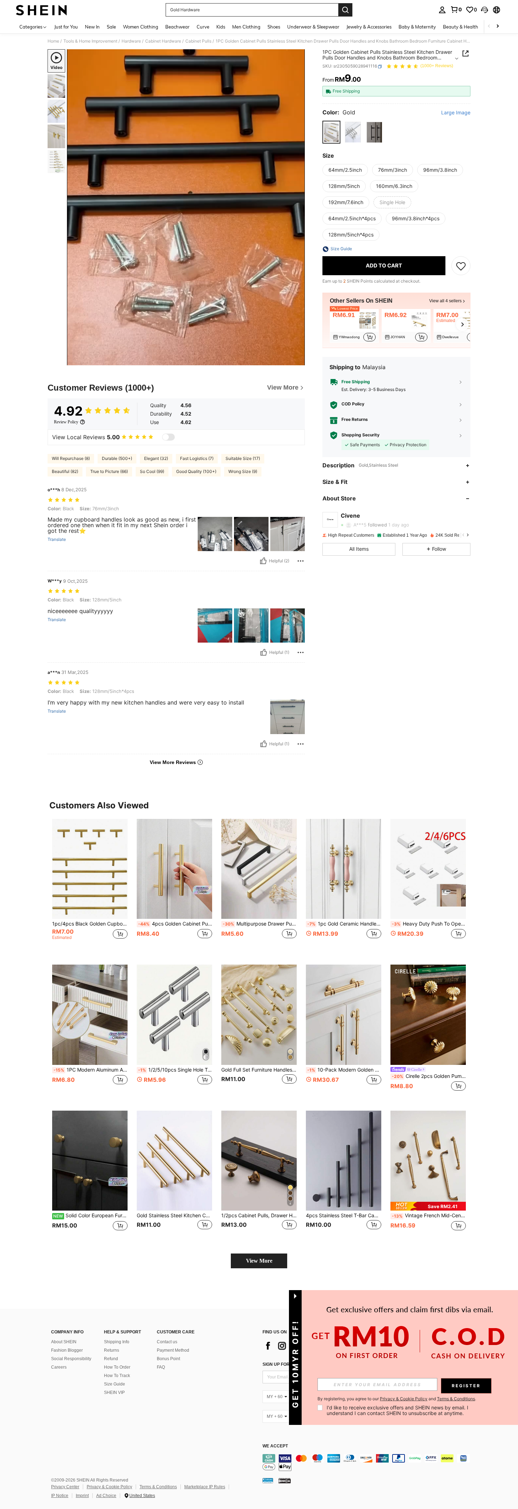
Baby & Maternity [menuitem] (417, 27)
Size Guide (114, 1384)
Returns (111, 1350)
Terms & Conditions (158, 1486)
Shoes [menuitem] (273, 27)
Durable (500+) (117, 458)
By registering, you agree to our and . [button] (396, 1398)
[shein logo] (41, 10)
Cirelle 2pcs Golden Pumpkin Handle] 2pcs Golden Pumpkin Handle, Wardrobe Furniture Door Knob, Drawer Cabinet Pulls (429, 1076)
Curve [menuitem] (203, 27)
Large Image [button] (455, 113)
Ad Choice (106, 1495)
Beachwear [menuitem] (177, 27)
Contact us (167, 1341)
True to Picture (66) (109, 471)
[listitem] (354, 326)
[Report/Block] (300, 561)
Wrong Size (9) (242, 471)
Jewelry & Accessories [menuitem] (368, 27)
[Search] (345, 10)
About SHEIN (63, 1341)
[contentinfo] (368, 1462)
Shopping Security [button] (360, 435)
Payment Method (173, 1350)
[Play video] (186, 207)
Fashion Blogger (67, 1350)
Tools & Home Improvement (90, 41)
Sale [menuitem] (111, 27)
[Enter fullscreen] (297, 359)
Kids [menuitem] (220, 27)
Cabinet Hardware (163, 41)
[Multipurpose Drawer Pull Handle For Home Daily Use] (259, 869)
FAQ (161, 1367)
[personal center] (442, 10)
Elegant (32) (156, 458)
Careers (59, 1367)
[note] (428, 1206)
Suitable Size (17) (243, 458)
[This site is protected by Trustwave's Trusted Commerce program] (268, 1480)
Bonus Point (168, 1358)
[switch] (168, 437)
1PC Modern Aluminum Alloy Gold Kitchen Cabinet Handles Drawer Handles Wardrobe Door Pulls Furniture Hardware (91, 1070)
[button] (484, 10)
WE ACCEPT (275, 1446)
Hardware (131, 41)
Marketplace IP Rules (204, 1486)
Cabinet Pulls (198, 41)
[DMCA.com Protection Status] (284, 1480)
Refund (111, 1358)
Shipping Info (116, 1341)
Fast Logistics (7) (197, 458)
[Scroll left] (489, 26)
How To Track (117, 1375)
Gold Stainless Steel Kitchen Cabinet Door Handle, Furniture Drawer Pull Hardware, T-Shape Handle (174, 1215)
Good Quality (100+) (196, 471)
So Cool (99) (152, 471)
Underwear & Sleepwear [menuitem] (313, 27)
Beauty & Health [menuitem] (460, 27)
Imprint (82, 1495)
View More (259, 1261)
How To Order (117, 1367)
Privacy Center (65, 1486)
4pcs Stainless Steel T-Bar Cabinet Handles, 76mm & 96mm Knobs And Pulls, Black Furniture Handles (343, 1215)
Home (53, 41)
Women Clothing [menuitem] (140, 27)
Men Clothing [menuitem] (246, 27)
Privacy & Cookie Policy (109, 1486)
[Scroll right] (497, 26)
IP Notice (59, 1495)
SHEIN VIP (114, 1392)
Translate (57, 539)
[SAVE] (460, 266)
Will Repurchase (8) (71, 458)
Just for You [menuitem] (66, 27)
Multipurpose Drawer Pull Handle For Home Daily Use (260, 924)
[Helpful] (263, 561)
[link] (456, 9)
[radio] (331, 132)
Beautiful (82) (65, 471)
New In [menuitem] (92, 27)
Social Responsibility (71, 1358)
